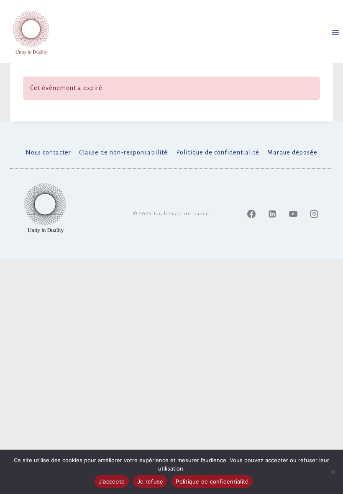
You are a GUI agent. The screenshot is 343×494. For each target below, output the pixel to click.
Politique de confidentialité (217, 152)
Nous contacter (48, 152)
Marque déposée (292, 152)
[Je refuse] (332, 472)
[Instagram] (314, 214)
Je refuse (150, 481)
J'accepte (112, 481)
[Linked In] (272, 214)
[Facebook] (251, 214)
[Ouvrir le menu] (335, 32)
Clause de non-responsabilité (123, 152)
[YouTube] (293, 214)
